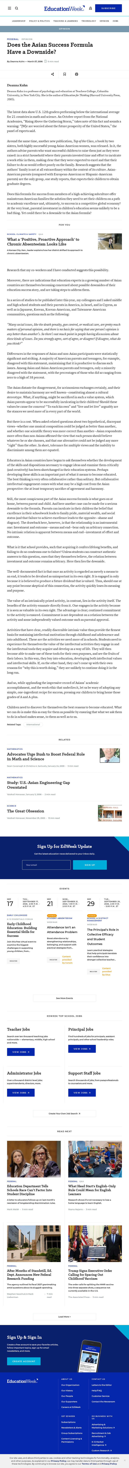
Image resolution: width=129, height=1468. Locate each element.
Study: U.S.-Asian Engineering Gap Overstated (38, 785)
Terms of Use (89, 1464)
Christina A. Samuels (36, 766)
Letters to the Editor (102, 1385)
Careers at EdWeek (71, 1407)
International (33, 724)
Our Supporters (69, 1401)
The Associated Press (79, 1297)
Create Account (23, 1361)
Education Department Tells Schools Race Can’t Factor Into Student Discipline (29, 1190)
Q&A (41, 234)
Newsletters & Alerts (71, 1427)
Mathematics (15, 749)
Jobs (115, 21)
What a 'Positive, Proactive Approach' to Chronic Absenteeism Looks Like (43, 242)
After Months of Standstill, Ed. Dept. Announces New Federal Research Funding (29, 1275)
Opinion (104, 21)
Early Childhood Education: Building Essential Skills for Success (22, 930)
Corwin (69, 963)
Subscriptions (68, 1422)
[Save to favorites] (64, 74)
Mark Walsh (13, 1209)
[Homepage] (64, 8)
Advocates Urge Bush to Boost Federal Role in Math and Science (46, 756)
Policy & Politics (39, 21)
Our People (67, 1396)
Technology (89, 21)
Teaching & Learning (65, 21)
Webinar (52, 922)
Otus (107, 975)
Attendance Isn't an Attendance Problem (62, 930)
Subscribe (108, 8)
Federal (13, 39)
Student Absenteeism (59, 918)
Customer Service (100, 1396)
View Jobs (19, 1052)
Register (13, 961)
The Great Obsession (25, 811)
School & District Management (98, 919)
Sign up (90, 865)
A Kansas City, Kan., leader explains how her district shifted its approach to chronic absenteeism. (45, 252)
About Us (66, 1379)
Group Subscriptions (71, 1433)
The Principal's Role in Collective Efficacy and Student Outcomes (103, 937)
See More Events (64, 998)
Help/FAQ (97, 1390)
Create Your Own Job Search (63, 1113)
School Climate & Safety (22, 234)
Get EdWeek (68, 1416)
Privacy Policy (58, 1461)
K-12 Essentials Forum (20, 919)
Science (11, 806)
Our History (67, 1390)
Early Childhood (17, 915)
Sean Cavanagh (15, 766)
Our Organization (70, 1385)
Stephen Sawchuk (16, 1294)
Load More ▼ (64, 1317)
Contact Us (98, 1379)
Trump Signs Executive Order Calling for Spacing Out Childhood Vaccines (90, 1275)
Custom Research (101, 1450)
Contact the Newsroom (103, 1401)
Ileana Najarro (75, 1209)
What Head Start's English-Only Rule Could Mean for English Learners (92, 1190)
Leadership (18, 21)
